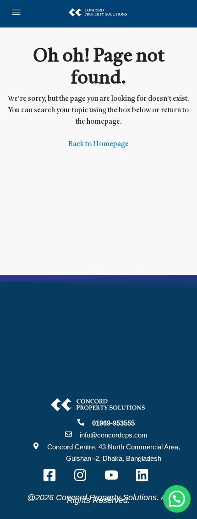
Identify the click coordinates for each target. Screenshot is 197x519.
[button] (177, 499)
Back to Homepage (98, 144)
